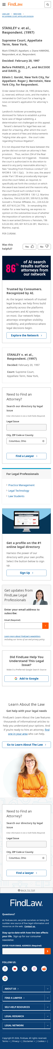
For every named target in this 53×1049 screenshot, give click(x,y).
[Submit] (45, 626)
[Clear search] (43, 441)
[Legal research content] (48, 1016)
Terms (5, 1041)
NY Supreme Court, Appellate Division (17, 16)
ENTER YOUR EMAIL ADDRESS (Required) (22, 945)
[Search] (48, 4)
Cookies (41, 1041)
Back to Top (28, 890)
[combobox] (26, 427)
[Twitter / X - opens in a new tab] (24, 968)
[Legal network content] (48, 1025)
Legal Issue (13, 421)
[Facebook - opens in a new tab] (5, 968)
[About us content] (48, 989)
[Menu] (4, 4)
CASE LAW (5, 14)
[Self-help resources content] (48, 1007)
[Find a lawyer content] (48, 998)
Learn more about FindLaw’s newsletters (22, 636)
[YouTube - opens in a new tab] (15, 968)
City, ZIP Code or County (20, 435)
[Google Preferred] (5, 978)
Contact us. (29, 926)
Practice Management (21, 485)
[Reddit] (44, 968)
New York (17, 14)
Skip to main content (26, 3)
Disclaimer (28, 1041)
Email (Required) (12, 620)
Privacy (15, 1041)
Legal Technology (18, 490)
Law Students (16, 496)
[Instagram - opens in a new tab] (34, 968)
